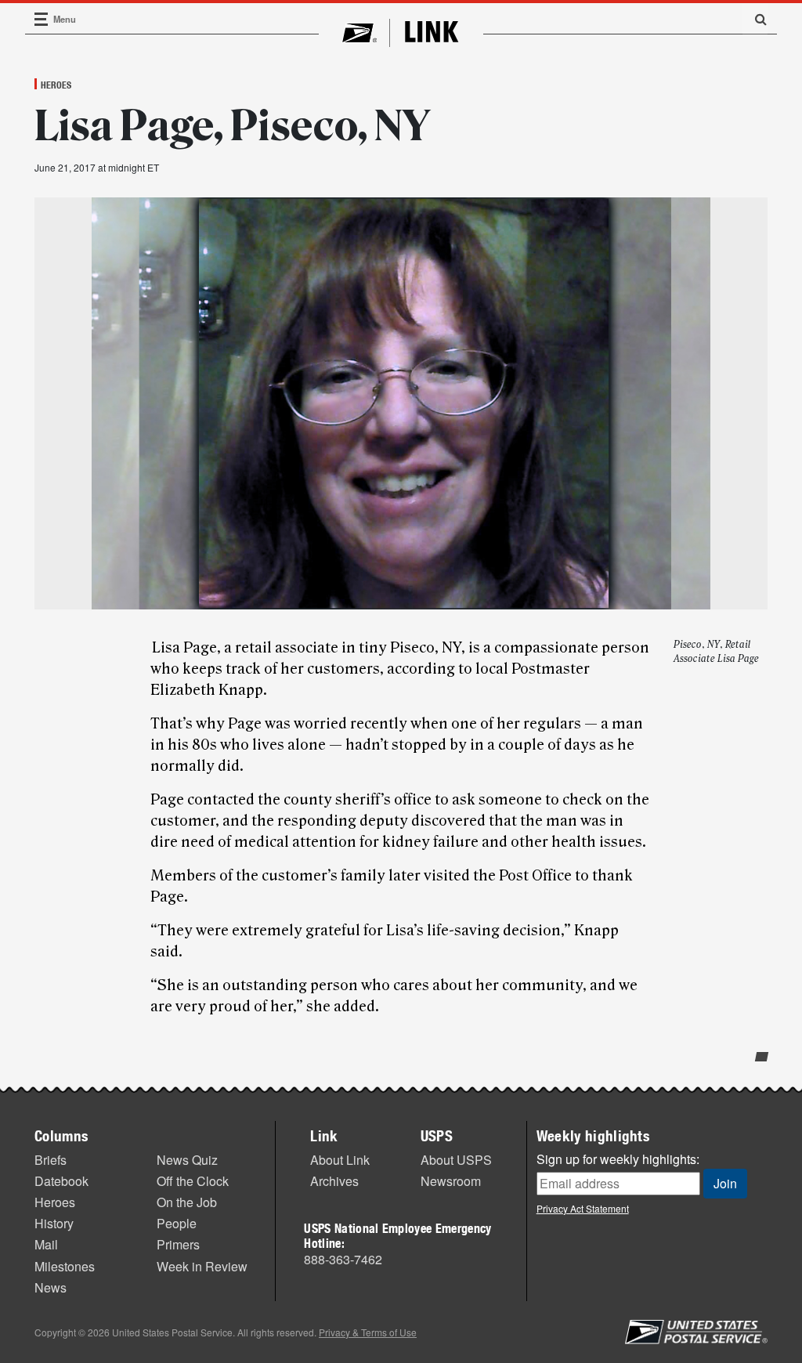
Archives (334, 1181)
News (50, 1287)
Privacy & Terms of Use (368, 1332)
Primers (178, 1244)
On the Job (187, 1202)
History (54, 1223)
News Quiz (187, 1160)
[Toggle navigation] (41, 19)
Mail (46, 1244)
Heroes (56, 84)
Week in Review (202, 1266)
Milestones (64, 1266)
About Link (340, 1160)
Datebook (61, 1181)
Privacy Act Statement (582, 1208)
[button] (755, 18)
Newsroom (451, 1181)
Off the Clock (193, 1181)
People (177, 1223)
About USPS (456, 1160)
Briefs (50, 1160)
